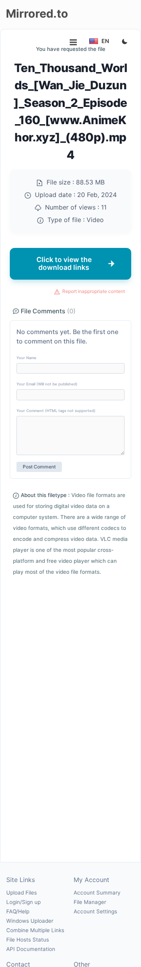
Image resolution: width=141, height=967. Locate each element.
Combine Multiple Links (35, 930)
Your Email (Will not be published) (47, 384)
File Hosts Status (27, 939)
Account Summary (97, 892)
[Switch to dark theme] (124, 42)
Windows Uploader (29, 921)
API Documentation (30, 949)
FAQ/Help (17, 911)
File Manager (90, 902)
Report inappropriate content (93, 291)
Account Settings (95, 911)
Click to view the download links (64, 263)
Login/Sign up (23, 902)
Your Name (26, 358)
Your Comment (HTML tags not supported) (56, 410)
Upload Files (21, 892)
